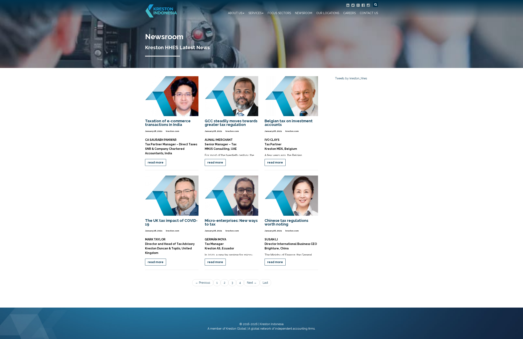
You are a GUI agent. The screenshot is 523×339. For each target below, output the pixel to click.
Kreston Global (236, 328)
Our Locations (327, 13)
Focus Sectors (279, 13)
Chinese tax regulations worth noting (286, 222)
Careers (349, 13)
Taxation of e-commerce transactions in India (168, 123)
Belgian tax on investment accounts (289, 123)
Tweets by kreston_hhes (351, 78)
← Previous (202, 282)
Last (265, 282)
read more (155, 162)
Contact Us (369, 13)
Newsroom (303, 13)
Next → (252, 282)
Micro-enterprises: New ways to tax (231, 222)
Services (255, 13)
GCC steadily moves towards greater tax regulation (231, 123)
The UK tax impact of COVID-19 (171, 222)
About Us (235, 13)
